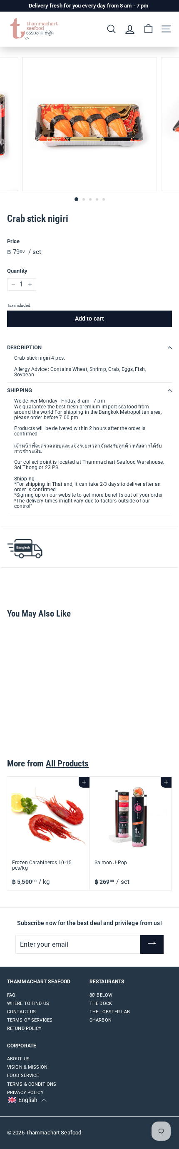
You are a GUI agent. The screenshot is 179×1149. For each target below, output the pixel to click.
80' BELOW (101, 995)
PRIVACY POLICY (25, 1092)
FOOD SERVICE (23, 1075)
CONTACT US (21, 1012)
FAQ (11, 995)
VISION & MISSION (27, 1067)
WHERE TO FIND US (28, 1003)
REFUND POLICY (24, 1028)
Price (13, 241)
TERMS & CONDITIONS (31, 1084)
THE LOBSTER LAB (110, 1012)
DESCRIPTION (24, 347)
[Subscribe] (152, 944)
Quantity (17, 271)
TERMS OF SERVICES (29, 1020)
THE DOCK (101, 1003)
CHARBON (101, 1020)
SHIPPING (19, 390)
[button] (27, 1100)
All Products (67, 763)
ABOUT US (18, 1059)
